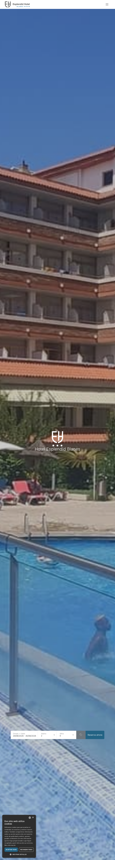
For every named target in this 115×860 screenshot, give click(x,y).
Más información (10, 845)
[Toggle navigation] (107, 4)
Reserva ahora (95, 735)
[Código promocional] (81, 735)
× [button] (33, 817)
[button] (19, 854)
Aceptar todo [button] (11, 850)
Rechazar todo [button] (26, 850)
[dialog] (19, 836)
